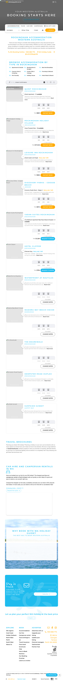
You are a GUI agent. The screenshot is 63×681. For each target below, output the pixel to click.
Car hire (21, 633)
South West (9, 642)
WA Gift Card (50, 26)
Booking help (52, 674)
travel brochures (13, 448)
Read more (46, 132)
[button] (13, 30)
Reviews (21, 653)
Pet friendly (15, 75)
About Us (9, 644)
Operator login (21, 679)
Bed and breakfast (47, 67)
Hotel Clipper (33, 246)
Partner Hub (36, 647)
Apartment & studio (17, 67)
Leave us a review (24, 660)
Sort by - (12, 82)
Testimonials (36, 644)
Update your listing (36, 639)
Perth (8, 640)
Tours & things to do (24, 639)
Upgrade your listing (36, 634)
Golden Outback (11, 635)
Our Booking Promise (23, 657)
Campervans (38, 26)
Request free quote (12, 490)
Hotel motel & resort (47, 75)
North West (9, 637)
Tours (23, 26)
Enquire (30, 618)
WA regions (9, 630)
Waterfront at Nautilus (39, 278)
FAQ (20, 649)
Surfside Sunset (34, 406)
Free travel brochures (22, 646)
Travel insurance (24, 642)
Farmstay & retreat (47, 71)
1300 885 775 (52, 632)
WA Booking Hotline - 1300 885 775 (22, 52)
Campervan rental (25, 635)
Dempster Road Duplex (38, 374)
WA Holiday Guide (44, 52)
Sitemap (8, 675)
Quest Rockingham (35, 89)
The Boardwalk (34, 342)
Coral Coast (9, 633)
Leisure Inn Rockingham (39, 153)
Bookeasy (37, 673)
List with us (11, 679)
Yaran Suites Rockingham (40, 215)
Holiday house (31, 75)
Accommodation (13, 26)
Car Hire (30, 26)
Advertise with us (37, 630)
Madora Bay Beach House (39, 310)
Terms (41, 673)
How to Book (23, 651)
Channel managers (38, 642)
